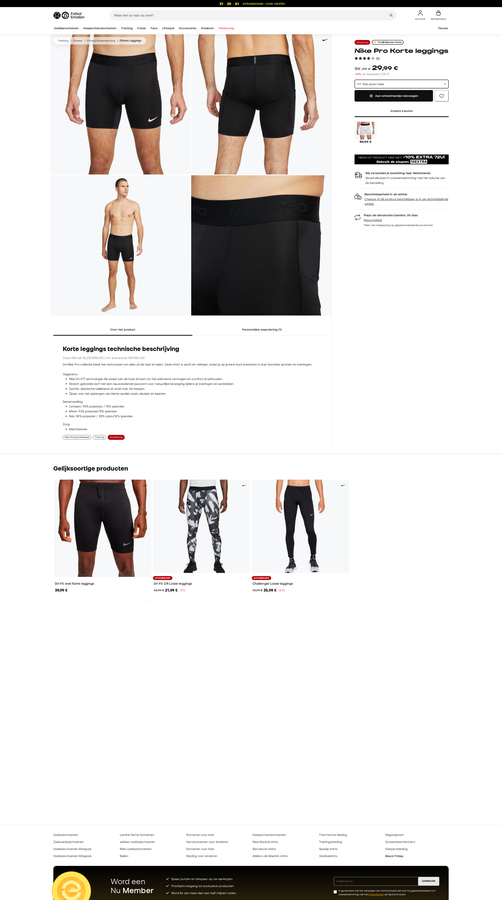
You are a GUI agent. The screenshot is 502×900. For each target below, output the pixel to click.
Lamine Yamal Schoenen (137, 834)
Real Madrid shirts (265, 842)
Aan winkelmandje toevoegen (396, 95)
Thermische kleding (333, 834)
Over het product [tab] (122, 329)
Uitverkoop (226, 28)
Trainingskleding (330, 842)
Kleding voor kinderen (201, 856)
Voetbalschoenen (66, 28)
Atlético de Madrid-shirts (270, 856)
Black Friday (394, 856)
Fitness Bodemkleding (101, 40)
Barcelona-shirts (264, 849)
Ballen (124, 856)
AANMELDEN (428, 881)
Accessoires (187, 28)
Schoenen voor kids (200, 834)
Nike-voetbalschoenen (136, 849)
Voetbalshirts (328, 856)
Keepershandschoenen (99, 28)
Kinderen (207, 28)
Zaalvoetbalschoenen (68, 842)
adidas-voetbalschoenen (137, 842)
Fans (154, 28)
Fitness (77, 40)
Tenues (443, 28)
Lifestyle (168, 28)
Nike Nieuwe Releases (77, 437)
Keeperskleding (396, 849)
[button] (402, 199)
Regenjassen (394, 834)
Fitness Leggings (130, 40)
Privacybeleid (376, 894)
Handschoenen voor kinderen (207, 842)
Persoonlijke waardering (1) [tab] (262, 329)
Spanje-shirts (328, 849)
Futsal (141, 28)
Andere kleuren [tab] (401, 111)
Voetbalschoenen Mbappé (72, 849)
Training (127, 28)
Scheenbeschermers (400, 842)
